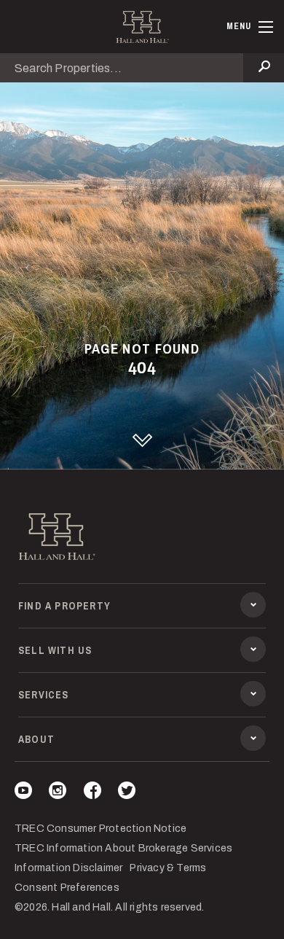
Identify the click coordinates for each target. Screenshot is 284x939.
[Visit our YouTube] (23, 793)
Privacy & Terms (168, 867)
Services (43, 694)
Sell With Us (55, 650)
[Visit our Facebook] (92, 793)
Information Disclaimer (68, 867)
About (36, 739)
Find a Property (64, 605)
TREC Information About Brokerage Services (123, 848)
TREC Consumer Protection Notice (100, 828)
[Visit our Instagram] (57, 793)
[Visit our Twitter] (126, 793)
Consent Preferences (67, 887)
